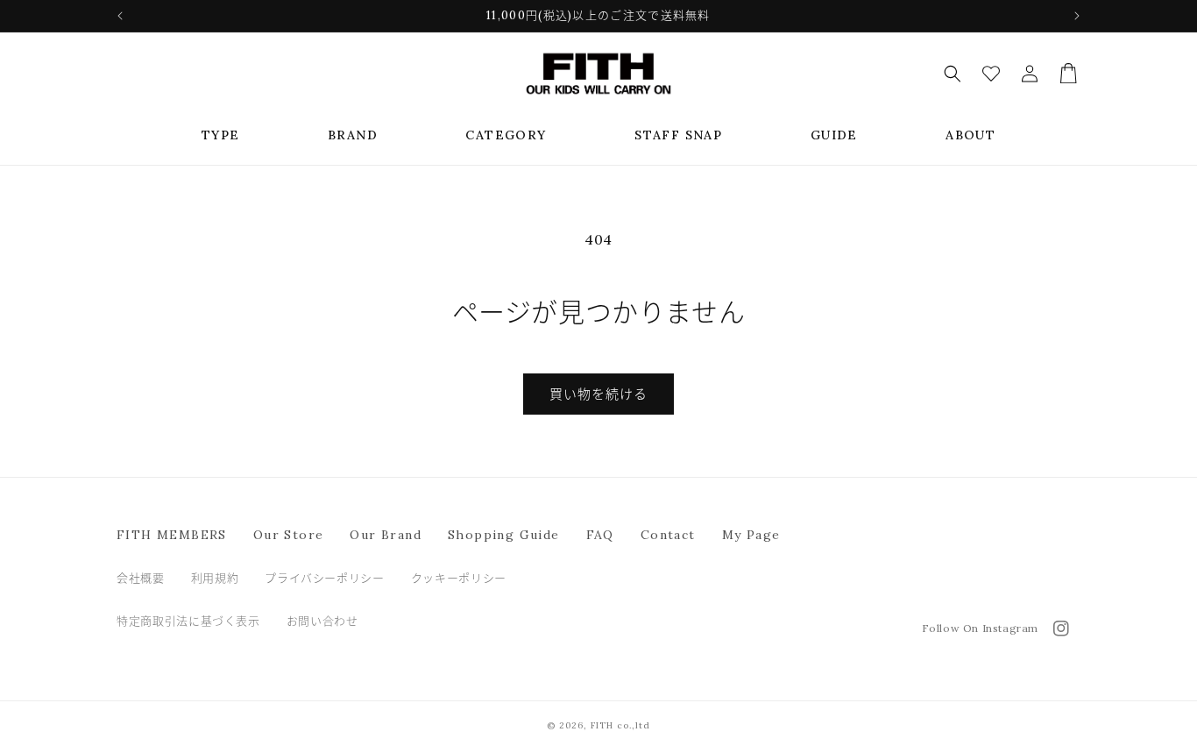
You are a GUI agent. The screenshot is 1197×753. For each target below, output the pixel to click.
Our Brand (385, 535)
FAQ (600, 535)
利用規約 (215, 578)
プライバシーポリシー (325, 578)
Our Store (288, 535)
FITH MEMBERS (172, 535)
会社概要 (141, 578)
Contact (668, 535)
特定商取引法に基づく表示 (188, 621)
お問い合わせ (322, 621)
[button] (221, 135)
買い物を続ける (598, 394)
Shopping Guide (504, 535)
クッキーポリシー (458, 578)
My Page (751, 535)
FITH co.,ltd (620, 725)
